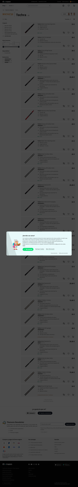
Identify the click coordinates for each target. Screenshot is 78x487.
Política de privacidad (63, 253)
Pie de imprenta (54, 253)
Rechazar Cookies (39, 249)
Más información (50, 249)
